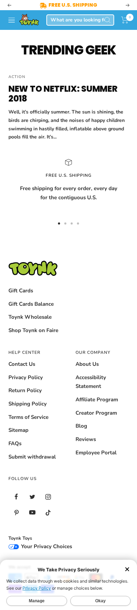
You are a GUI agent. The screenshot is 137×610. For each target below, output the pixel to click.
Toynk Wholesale (30, 316)
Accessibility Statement (91, 382)
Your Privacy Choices (46, 546)
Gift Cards (20, 290)
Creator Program (96, 412)
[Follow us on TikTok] (48, 512)
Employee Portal (96, 452)
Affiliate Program (97, 399)
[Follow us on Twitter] (32, 497)
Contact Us (21, 364)
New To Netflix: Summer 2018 (62, 93)
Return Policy (25, 390)
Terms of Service (28, 417)
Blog (81, 425)
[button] (125, 20)
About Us (87, 364)
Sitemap (18, 430)
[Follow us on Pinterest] (16, 512)
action (16, 76)
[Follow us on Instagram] (48, 497)
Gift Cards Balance (31, 303)
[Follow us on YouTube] (32, 512)
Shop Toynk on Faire (33, 330)
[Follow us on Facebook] (16, 497)
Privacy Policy (25, 377)
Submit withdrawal (32, 456)
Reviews (86, 439)
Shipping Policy (27, 403)
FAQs (14, 443)
